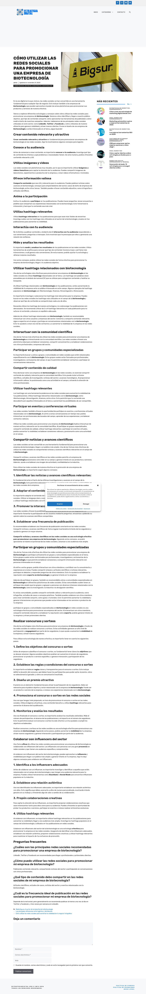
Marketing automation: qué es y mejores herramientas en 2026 (120, 123)
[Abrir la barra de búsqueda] (130, 12)
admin (15, 83)
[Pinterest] (126, 2)
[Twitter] (130, 2)
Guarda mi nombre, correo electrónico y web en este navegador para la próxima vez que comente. (54, 965)
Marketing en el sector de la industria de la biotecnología (33, 86)
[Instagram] (121, 2)
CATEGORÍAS (106, 12)
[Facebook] (117, 2)
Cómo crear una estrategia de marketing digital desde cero (120, 112)
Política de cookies (61, 508)
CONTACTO (121, 12)
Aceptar (60, 504)
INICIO (96, 12)
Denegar (86, 504)
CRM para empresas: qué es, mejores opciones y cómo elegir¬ (119, 145)
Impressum (87, 508)
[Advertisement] (73, 33)
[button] (98, 485)
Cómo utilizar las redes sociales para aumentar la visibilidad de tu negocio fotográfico (44, 913)
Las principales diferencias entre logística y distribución (34, 911)
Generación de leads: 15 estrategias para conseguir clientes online (119, 166)
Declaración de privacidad (75, 508)
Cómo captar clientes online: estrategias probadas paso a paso (120, 155)
